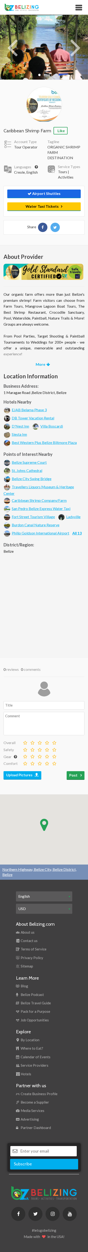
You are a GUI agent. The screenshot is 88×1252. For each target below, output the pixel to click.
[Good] (39, 741)
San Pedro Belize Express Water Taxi (41, 508)
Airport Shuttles (46, 193)
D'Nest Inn (20, 426)
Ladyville (73, 516)
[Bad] (24, 741)
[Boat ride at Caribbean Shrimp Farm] (44, 47)
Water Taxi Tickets (42, 206)
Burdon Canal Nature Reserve (35, 525)
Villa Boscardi (51, 426)
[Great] (46, 741)
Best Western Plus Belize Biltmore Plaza (44, 442)
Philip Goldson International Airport (40, 533)
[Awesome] (53, 741)
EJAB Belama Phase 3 (29, 410)
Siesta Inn (19, 434)
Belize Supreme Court (29, 462)
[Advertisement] (44, 604)
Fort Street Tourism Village (33, 516)
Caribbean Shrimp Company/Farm (39, 500)
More (40, 364)
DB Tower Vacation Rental (33, 418)
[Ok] (31, 741)
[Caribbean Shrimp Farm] (42, 227)
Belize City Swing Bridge (31, 478)
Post (73, 775)
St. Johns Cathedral (27, 470)
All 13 (77, 533)
